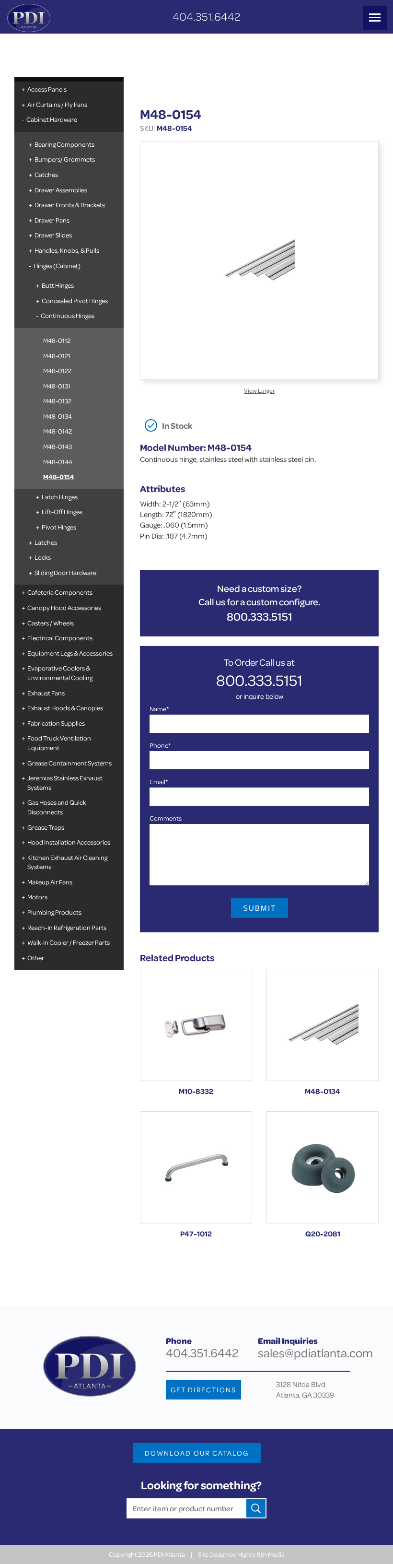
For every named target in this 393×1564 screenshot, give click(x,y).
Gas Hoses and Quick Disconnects (56, 807)
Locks (43, 557)
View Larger (259, 390)
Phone (160, 745)
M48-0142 (57, 430)
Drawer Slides (53, 234)
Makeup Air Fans (49, 881)
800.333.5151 (259, 616)
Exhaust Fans (46, 692)
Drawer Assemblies (61, 189)
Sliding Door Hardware (65, 572)
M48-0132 (57, 400)
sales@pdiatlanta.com (315, 1352)
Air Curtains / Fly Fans (57, 104)
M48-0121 (56, 355)
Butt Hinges (58, 285)
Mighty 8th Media (261, 1554)
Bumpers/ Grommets (65, 159)
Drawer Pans (52, 219)
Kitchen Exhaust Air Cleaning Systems (67, 862)
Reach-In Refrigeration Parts (66, 927)
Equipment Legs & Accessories (70, 653)
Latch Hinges (60, 496)
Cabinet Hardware (51, 119)
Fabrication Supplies (56, 723)
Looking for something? (201, 1485)
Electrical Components (59, 637)
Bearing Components (64, 144)
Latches (46, 542)
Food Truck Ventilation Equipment (59, 742)
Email (159, 781)
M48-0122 (57, 370)
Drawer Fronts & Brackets (70, 204)
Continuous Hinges (67, 315)
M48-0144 (57, 461)
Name (159, 708)
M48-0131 (56, 385)
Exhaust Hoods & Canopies (65, 707)
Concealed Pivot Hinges (75, 300)
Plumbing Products (54, 912)
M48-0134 (57, 416)
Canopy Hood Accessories (64, 607)
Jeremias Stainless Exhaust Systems (65, 782)
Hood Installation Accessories (68, 842)
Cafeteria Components (59, 592)
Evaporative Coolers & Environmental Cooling (59, 672)
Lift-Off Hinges (62, 511)
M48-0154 (58, 476)
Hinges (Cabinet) (57, 265)
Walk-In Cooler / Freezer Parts (68, 942)
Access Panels (47, 89)
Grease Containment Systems (69, 762)
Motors (37, 896)
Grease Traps (45, 827)
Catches (46, 174)
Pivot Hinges (59, 526)
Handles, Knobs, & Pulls (67, 250)
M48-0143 (57, 446)
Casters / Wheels (50, 622)
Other (35, 957)
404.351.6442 (206, 16)
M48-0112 (56, 340)
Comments (166, 818)
